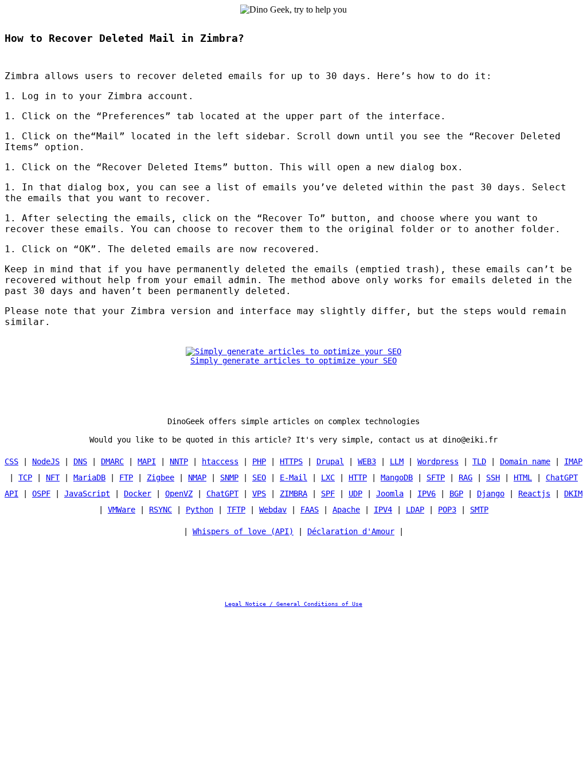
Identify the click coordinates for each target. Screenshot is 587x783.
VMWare (121, 509)
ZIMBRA (293, 493)
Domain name (525, 461)
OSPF (41, 493)
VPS (259, 493)
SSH (493, 477)
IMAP (573, 461)
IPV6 (426, 493)
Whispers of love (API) (243, 531)
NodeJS (46, 461)
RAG (465, 477)
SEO (259, 477)
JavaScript (87, 493)
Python (199, 509)
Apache (346, 509)
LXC (328, 477)
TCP (25, 477)
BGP (456, 493)
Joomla (390, 493)
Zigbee (160, 477)
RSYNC (160, 509)
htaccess (220, 461)
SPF (328, 493)
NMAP (197, 477)
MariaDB (89, 477)
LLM (397, 461)
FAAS (309, 509)
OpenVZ (179, 493)
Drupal (330, 461)
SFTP (435, 477)
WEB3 (367, 461)
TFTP (236, 509)
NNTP (179, 461)
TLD (479, 461)
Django (490, 493)
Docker (137, 493)
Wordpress (438, 461)
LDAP (415, 509)
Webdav (273, 509)
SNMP (229, 477)
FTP (126, 477)
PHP (259, 461)
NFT (53, 477)
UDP (355, 493)
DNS (80, 461)
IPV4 (383, 509)
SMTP (479, 509)
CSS (11, 461)
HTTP (358, 477)
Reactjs (534, 493)
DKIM (573, 493)
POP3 (447, 509)
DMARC (112, 461)
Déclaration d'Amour (350, 531)
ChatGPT (222, 493)
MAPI (147, 461)
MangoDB (397, 477)
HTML (523, 477)
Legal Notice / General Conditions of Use (293, 604)
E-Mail (293, 477)
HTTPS (291, 461)
